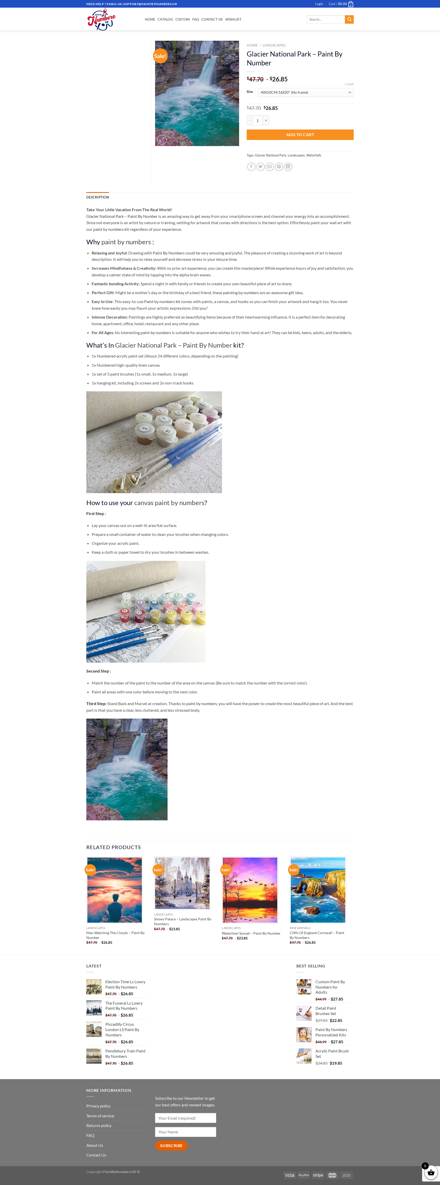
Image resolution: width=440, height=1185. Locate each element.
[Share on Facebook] (251, 167)
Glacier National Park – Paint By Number (122, 216)
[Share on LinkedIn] (288, 167)
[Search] (349, 19)
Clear (349, 84)
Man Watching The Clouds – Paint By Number (115, 935)
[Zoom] (162, 140)
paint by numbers (126, 242)
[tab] (97, 197)
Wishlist (233, 19)
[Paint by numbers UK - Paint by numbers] (111, 19)
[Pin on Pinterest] (279, 167)
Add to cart (300, 134)
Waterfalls (313, 155)
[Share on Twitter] (260, 167)
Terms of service (100, 1115)
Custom (182, 19)
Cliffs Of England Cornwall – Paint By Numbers (317, 935)
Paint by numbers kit (162, 301)
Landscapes (274, 45)
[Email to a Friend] (270, 167)
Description (97, 197)
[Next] (352, 905)
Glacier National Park (270, 155)
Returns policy (99, 1125)
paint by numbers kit (111, 229)
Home (150, 19)
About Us (94, 1145)
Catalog (165, 19)
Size (250, 92)
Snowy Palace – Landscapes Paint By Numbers (182, 921)
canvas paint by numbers (169, 502)
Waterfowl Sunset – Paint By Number (251, 933)
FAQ (195, 19)
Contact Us (212, 19)
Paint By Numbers (169, 252)
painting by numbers (241, 292)
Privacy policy (98, 1105)
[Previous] (86, 905)
